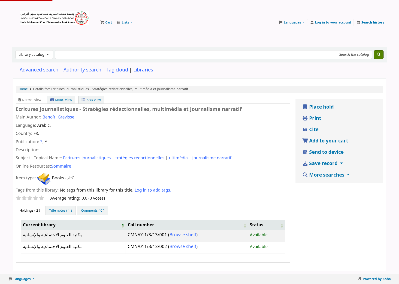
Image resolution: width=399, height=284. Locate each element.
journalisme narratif (211, 158)
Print (314, 118)
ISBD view (93, 100)
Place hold (321, 107)
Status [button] (256, 225)
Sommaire (61, 166)
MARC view (63, 100)
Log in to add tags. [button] (153, 190)
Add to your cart (328, 141)
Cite (313, 129)
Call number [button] (141, 225)
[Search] (379, 54)
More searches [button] (326, 175)
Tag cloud (117, 70)
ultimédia (179, 158)
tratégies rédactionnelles (140, 158)
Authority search (82, 70)
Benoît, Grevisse (58, 117)
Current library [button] (39, 225)
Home (23, 89)
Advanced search (39, 70)
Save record (323, 163)
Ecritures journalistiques (87, 158)
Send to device (326, 152)
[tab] (60, 210)
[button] (106, 22)
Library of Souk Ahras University (31, 15)
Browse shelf (182, 235)
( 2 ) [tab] (30, 210)
